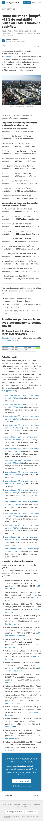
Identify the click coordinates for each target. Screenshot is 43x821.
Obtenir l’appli (31, 812)
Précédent (8, 796)
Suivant (35, 796)
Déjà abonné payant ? (21, 786)
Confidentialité (26, 805)
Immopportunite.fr (12, 39)
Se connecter (36, 3)
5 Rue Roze (35, 692)
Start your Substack (15, 812)
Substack (7, 817)
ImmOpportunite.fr (10, 57)
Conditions (36, 805)
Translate (6, 12)
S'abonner (27, 3)
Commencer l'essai (21, 781)
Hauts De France (8, 9)
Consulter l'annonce (10, 338)
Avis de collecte (21, 807)
